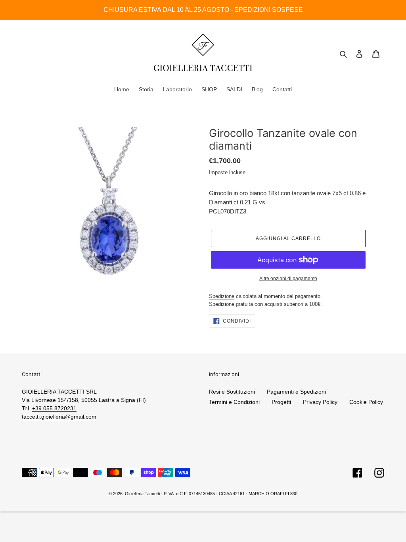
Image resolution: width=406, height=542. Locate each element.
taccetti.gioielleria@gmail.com (59, 416)
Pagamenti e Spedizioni (296, 391)
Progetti (281, 402)
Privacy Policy (320, 402)
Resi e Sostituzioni (232, 391)
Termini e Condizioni (234, 402)
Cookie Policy (366, 402)
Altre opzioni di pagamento (288, 278)
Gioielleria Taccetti (142, 493)
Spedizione (221, 296)
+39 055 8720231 (54, 408)
